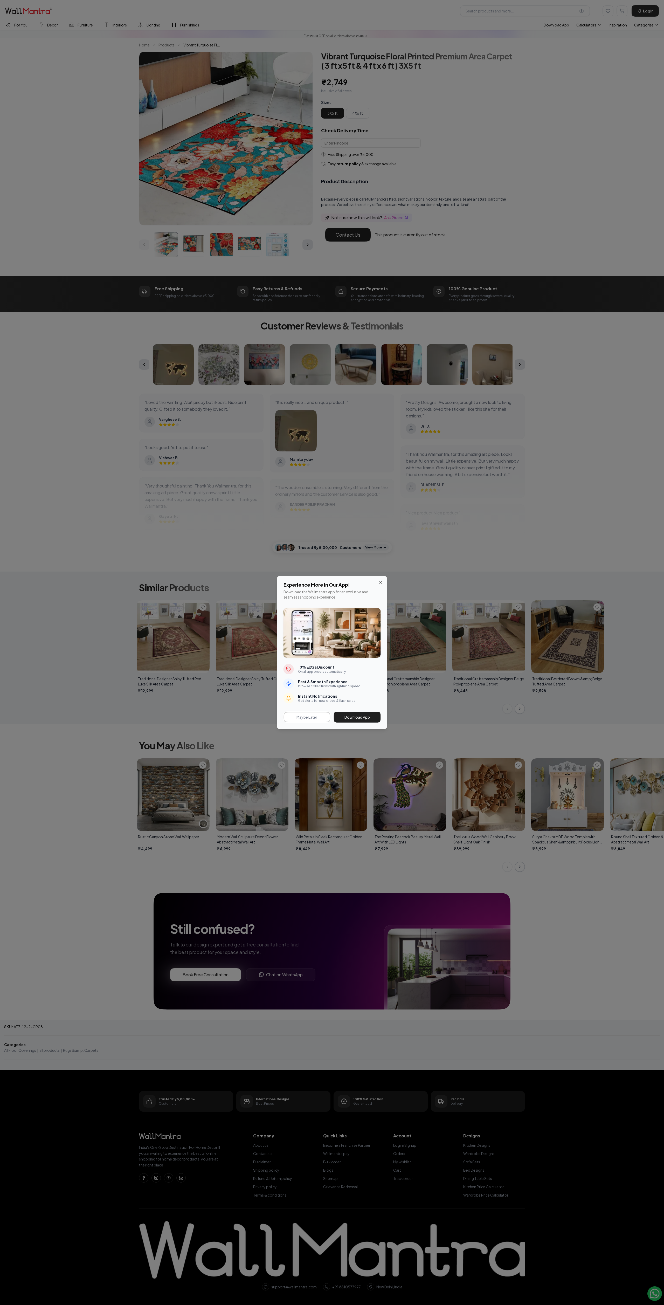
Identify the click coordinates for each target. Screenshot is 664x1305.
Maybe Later (306, 717)
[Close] (381, 582)
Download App (357, 717)
